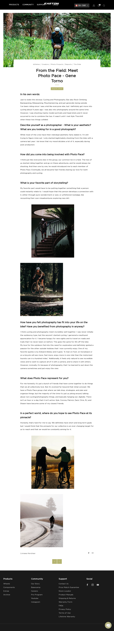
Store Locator (65, 591)
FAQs (61, 606)
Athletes (36, 64)
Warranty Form (65, 602)
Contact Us (63, 584)
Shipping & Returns (67, 598)
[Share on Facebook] (89, 553)
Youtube (34, 598)
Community (28, 5)
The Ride (77, 64)
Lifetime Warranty (67, 616)
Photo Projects (57, 64)
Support (41, 5)
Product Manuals (66, 595)
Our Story (35, 584)
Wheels (6, 584)
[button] (108, 625)
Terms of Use (65, 613)
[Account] (94, 5)
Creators (45, 64)
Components (9, 587)
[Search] (104, 5)
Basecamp (35, 587)
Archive (6, 595)
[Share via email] (93, 553)
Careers (34, 591)
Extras (6, 591)
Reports (68, 64)
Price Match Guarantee (69, 587)
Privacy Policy (65, 609)
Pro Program (37, 595)
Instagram (35, 602)
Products (14, 5)
